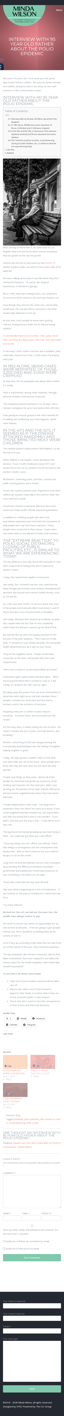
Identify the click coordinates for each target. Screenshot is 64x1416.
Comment (9, 1172)
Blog (18, 1115)
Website (46, 1213)
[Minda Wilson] (24, 25)
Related (10, 153)
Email (26, 1213)
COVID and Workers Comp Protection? (12, 1100)
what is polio (32, 1122)
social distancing (17, 1122)
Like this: (11, 149)
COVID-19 (49, 262)
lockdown (18, 1119)
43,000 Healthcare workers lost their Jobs (14, 1072)
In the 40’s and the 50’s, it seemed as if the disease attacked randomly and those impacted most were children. (33, 134)
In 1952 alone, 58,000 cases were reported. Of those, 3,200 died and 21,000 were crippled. (31, 126)
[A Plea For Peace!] (43, 1062)
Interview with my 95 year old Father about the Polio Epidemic (34, 120)
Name (7, 1213)
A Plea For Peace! (39, 1070)
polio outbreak (31, 1119)
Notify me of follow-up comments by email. (27, 1241)
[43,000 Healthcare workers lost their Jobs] (15, 1062)
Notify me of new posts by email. (22, 1248)
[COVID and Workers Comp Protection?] (15, 1090)
